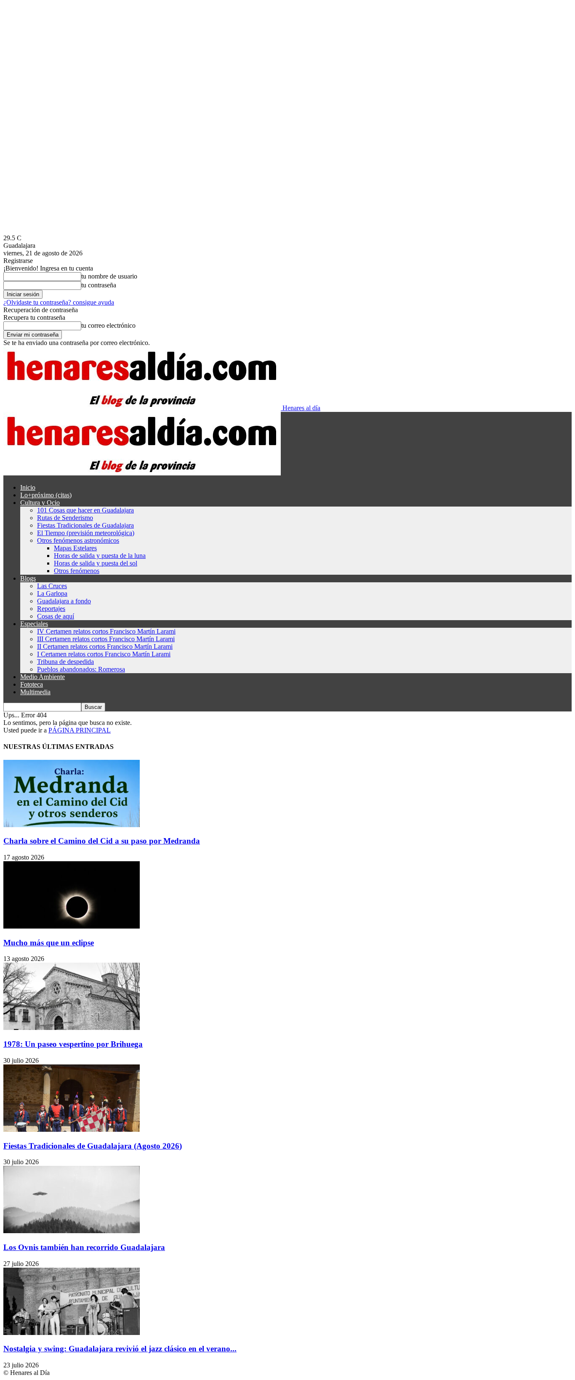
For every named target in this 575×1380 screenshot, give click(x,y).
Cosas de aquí (55, 616)
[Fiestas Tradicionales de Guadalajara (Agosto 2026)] (71, 1129)
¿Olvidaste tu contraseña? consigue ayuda (58, 302)
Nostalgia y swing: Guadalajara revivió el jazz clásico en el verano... (120, 1348)
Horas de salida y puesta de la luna (100, 555)
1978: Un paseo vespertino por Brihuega (73, 1044)
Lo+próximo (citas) (46, 495)
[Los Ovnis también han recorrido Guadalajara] (71, 1230)
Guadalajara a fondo (64, 601)
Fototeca (31, 684)
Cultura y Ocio (40, 502)
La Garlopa (52, 593)
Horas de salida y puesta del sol (95, 563)
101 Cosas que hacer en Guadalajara (85, 510)
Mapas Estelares (75, 548)
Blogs (28, 578)
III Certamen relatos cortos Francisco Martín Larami (106, 638)
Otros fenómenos (76, 570)
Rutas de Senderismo (65, 517)
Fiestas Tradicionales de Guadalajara (85, 525)
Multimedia (35, 691)
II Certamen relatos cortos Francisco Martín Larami (105, 646)
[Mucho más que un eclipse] (71, 926)
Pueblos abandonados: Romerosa (81, 669)
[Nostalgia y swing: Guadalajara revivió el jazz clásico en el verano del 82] (71, 1332)
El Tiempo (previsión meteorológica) (85, 532)
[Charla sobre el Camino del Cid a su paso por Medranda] (71, 824)
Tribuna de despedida (65, 661)
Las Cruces (52, 585)
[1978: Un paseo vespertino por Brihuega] (71, 1027)
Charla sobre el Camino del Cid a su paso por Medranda (101, 840)
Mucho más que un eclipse (48, 942)
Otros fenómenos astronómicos (78, 540)
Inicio (27, 487)
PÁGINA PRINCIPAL (79, 730)
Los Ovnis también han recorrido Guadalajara (84, 1247)
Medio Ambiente (42, 676)
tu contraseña (98, 285)
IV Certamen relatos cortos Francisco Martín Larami (106, 631)
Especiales (34, 623)
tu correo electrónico (108, 325)
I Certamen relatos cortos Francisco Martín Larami (103, 654)
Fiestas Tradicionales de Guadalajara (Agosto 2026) (92, 1145)
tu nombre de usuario (109, 276)
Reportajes (51, 608)
